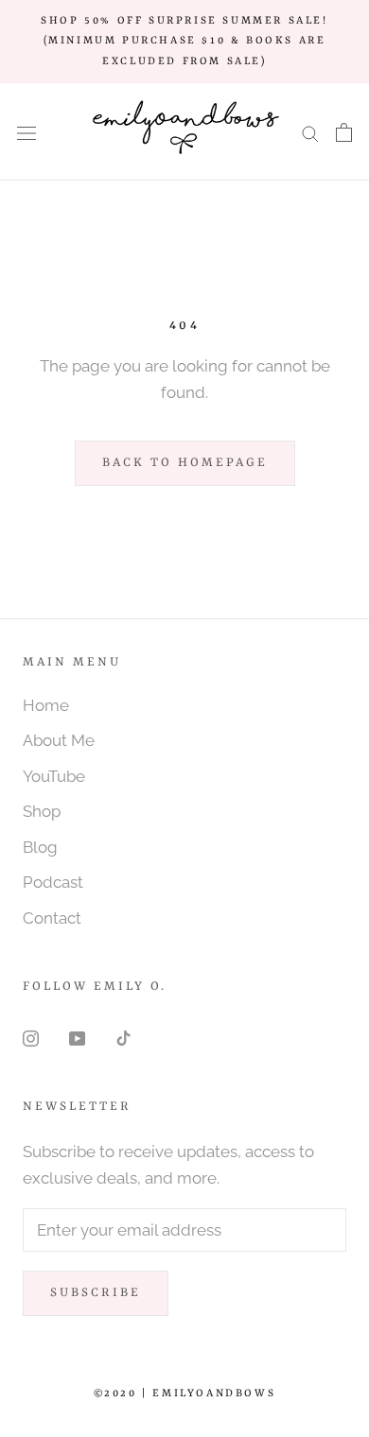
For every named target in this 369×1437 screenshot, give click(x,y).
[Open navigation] (26, 132)
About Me (59, 740)
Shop (42, 811)
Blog (40, 847)
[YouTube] (77, 1037)
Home (46, 705)
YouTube (54, 776)
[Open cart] (344, 132)
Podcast (53, 882)
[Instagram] (31, 1037)
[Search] (310, 131)
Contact (52, 918)
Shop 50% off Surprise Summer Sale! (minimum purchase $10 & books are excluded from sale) (184, 41)
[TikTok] (123, 1037)
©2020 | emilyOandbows (185, 1394)
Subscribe (95, 1293)
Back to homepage (185, 463)
